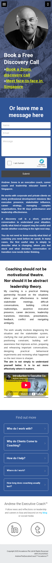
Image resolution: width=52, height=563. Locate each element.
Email (6, 133)
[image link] (14, 529)
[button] (26, 428)
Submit (26, 173)
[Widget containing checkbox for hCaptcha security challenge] (26, 163)
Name (6, 125)
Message (8, 141)
